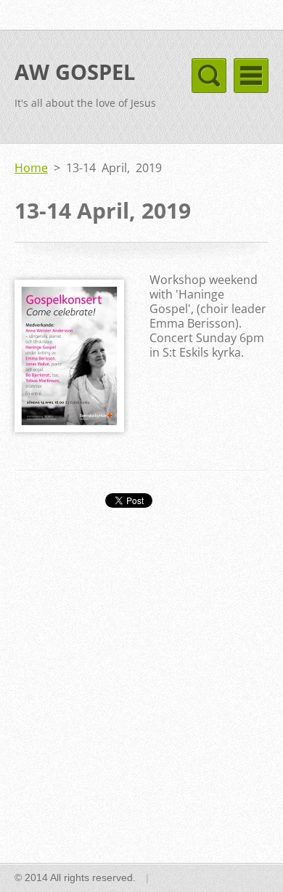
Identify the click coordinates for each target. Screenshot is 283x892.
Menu (251, 75)
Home (31, 168)
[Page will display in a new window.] (69, 428)
